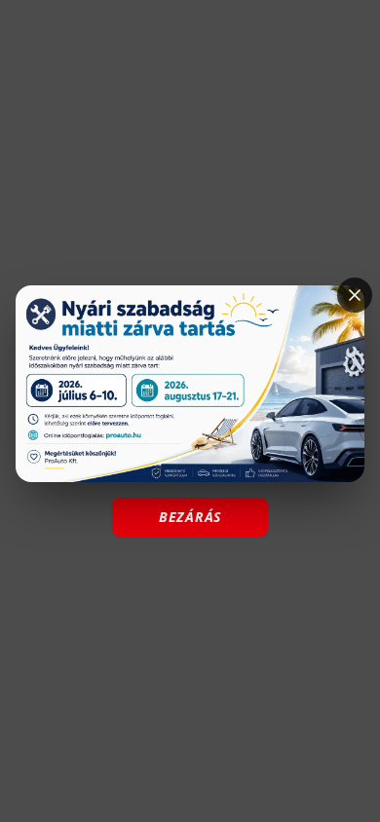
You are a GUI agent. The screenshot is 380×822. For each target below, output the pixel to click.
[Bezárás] (354, 295)
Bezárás (190, 516)
